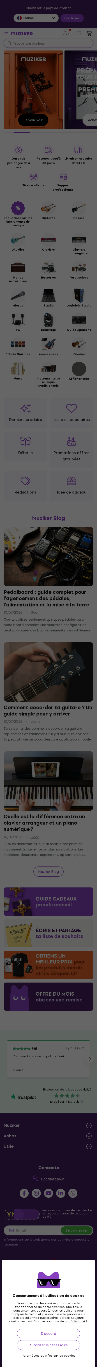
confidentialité (76, 1321)
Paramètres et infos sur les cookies (48, 1355)
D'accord (48, 1333)
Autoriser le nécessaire (48, 1345)
